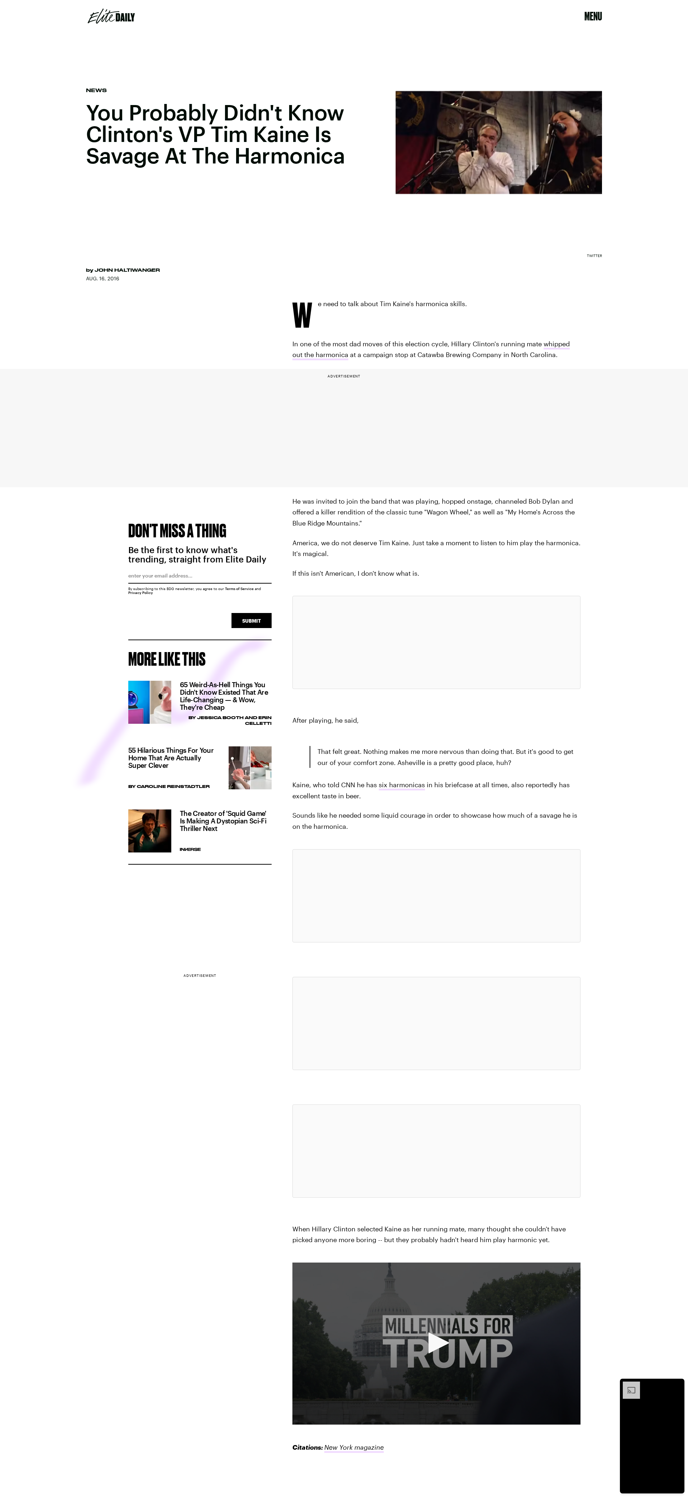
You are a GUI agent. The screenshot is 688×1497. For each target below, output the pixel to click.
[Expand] (628, 1385)
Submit (251, 620)
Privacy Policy (140, 592)
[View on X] (436, 642)
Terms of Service (239, 588)
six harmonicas (402, 785)
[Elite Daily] (111, 16)
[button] (436, 1343)
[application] (436, 1344)
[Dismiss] (676, 1385)
